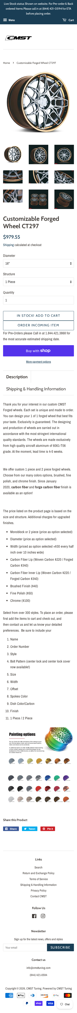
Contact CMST (38, 896)
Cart (71, 20)
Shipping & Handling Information (36, 388)
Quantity (8, 292)
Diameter (9, 255)
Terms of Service (38, 879)
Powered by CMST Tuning (57, 988)
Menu (11, 20)
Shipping (8, 245)
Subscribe (60, 947)
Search (38, 867)
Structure (9, 274)
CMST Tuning (33, 988)
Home (6, 62)
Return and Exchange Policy (38, 873)
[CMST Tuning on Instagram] (43, 917)
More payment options (38, 361)
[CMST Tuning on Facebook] (34, 917)
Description (17, 376)
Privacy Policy (38, 890)
